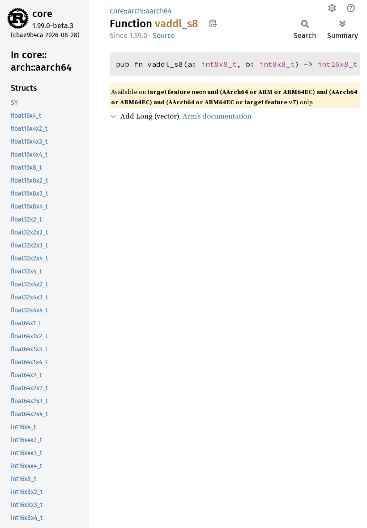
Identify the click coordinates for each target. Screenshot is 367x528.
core (42, 14)
